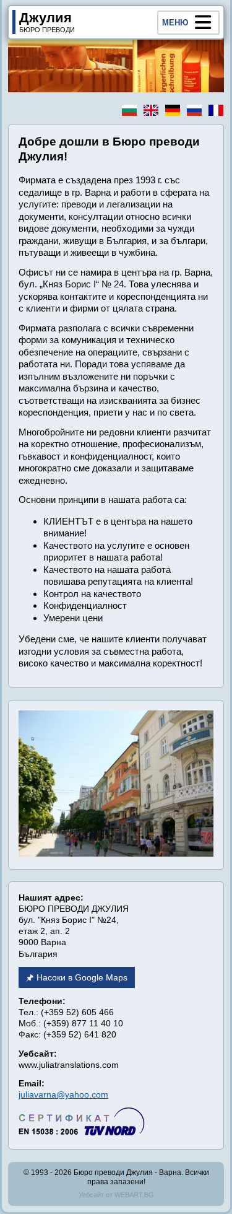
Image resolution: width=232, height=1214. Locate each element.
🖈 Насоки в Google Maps (76, 977)
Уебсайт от (116, 1195)
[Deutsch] (172, 110)
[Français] (215, 110)
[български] (129, 110)
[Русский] (194, 110)
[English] (150, 110)
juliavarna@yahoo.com (63, 1094)
